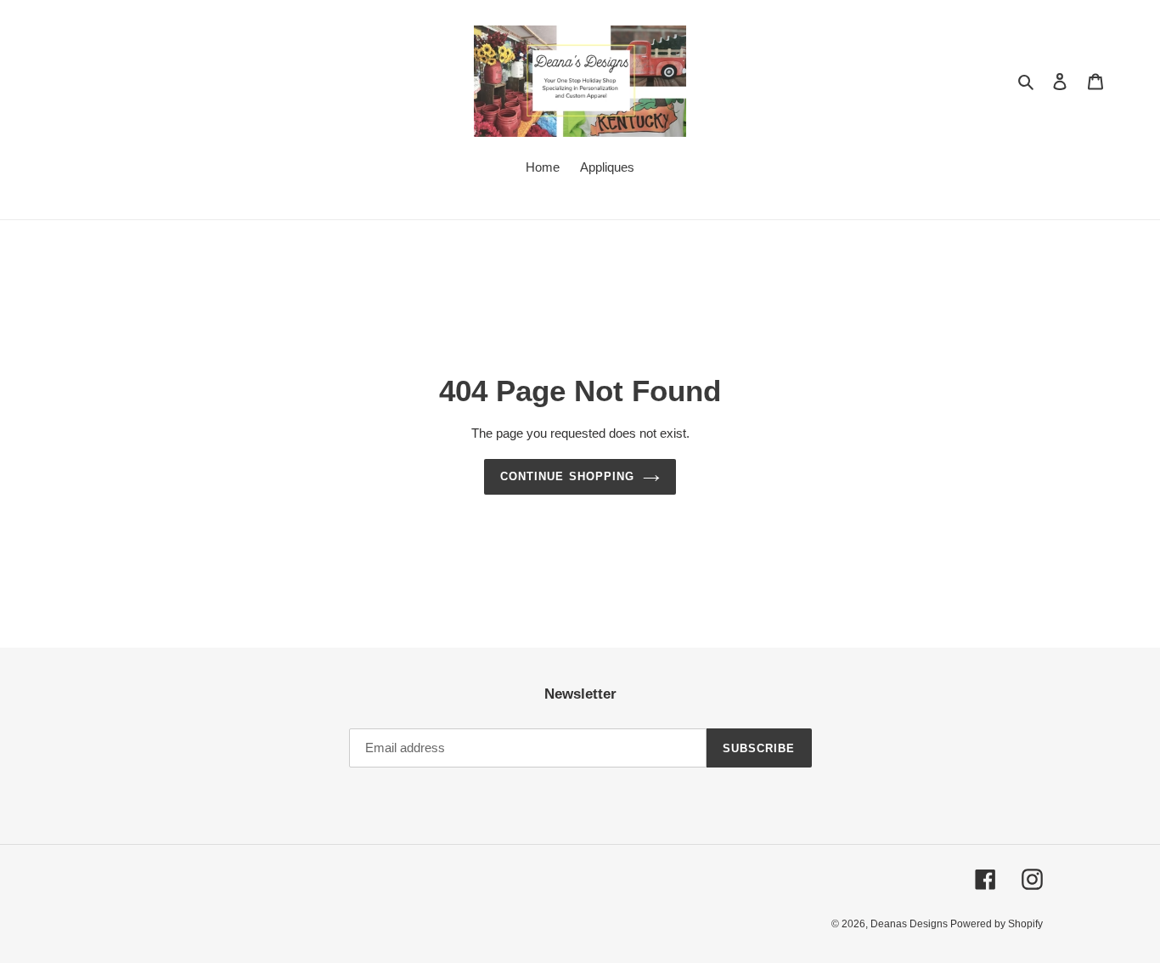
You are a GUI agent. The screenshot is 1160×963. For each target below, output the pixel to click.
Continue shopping (567, 476)
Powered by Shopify (996, 924)
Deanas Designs (910, 924)
